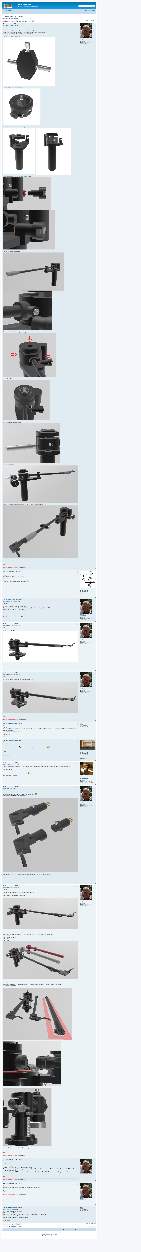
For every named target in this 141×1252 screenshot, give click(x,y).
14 (83, 727)
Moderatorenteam (14, 18)
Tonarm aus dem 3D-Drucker (12, 16)
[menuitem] (12, 10)
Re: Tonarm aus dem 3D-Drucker (12, 571)
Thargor (7, 764)
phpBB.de (55, 1234)
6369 (84, 755)
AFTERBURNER (6, 755)
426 (84, 593)
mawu (81, 723)
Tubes (9, 18)
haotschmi (82, 588)
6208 (84, 780)
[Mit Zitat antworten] (76, 24)
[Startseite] (10, 5)
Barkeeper (22, 773)
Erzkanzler (82, 38)
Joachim (81, 1207)
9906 (84, 41)
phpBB (45, 1232)
